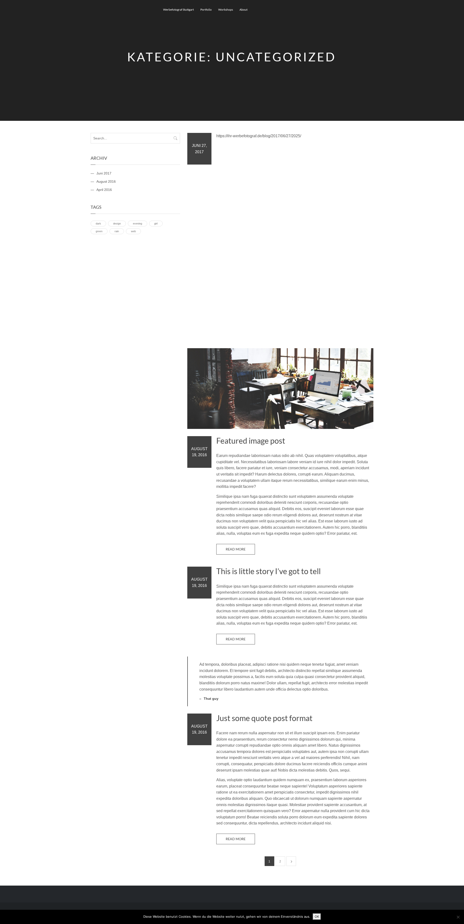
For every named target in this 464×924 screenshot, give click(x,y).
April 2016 (104, 190)
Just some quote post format (264, 718)
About (243, 9)
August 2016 (106, 181)
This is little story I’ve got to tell (268, 571)
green (99, 231)
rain (117, 231)
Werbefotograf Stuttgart (178, 9)
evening (137, 223)
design (117, 223)
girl (156, 223)
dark (98, 223)
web (133, 231)
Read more (236, 549)
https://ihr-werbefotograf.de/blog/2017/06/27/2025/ (258, 136)
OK (317, 916)
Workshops (225, 9)
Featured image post (250, 440)
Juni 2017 (103, 173)
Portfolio (206, 9)
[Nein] (458, 917)
